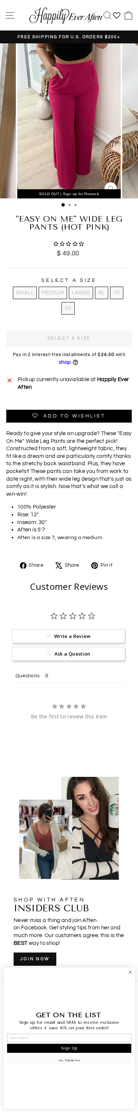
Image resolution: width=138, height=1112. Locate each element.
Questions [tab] (27, 675)
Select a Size (69, 280)
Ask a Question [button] (72, 653)
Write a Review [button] (72, 636)
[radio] (25, 293)
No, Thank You (68, 1060)
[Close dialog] (130, 972)
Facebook (34, 927)
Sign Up (69, 1048)
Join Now (35, 959)
